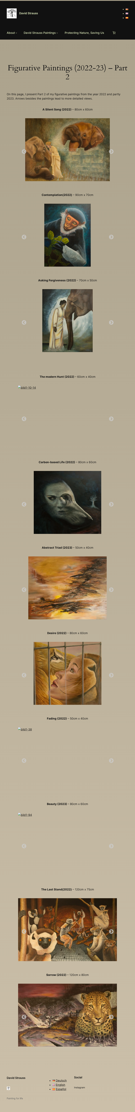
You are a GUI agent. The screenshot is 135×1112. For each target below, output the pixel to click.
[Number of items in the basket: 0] (114, 32)
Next (110, 150)
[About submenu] (16, 33)
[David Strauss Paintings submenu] (57, 33)
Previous (23, 150)
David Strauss (28, 13)
